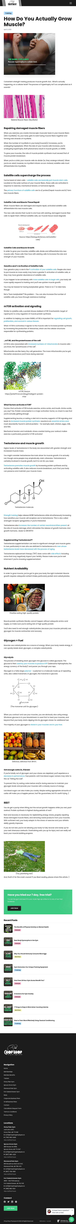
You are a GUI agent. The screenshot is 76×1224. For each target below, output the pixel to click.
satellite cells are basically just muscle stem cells (47, 180)
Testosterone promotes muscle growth (19, 465)
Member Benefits (9, 1075)
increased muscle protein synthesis (25, 421)
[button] (70, 3)
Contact (6, 1105)
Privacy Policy (8, 1115)
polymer (27, 671)
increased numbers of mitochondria (43, 344)
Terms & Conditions (10, 1112)
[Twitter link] (8, 1202)
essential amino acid (60, 421)
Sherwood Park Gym (10, 1088)
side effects (56, 554)
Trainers (6, 1078)
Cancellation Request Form (12, 1108)
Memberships (8, 1072)
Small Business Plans (10, 1102)
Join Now (14, 908)
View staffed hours (10, 1140)
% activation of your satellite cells (43, 269)
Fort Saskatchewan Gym (12, 1092)
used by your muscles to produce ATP (32, 663)
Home (6, 1068)
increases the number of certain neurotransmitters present (43, 525)
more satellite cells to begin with (46, 279)
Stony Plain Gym (9, 1082)
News (5, 1095)
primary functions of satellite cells (21, 190)
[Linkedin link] (12, 1202)
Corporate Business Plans (12, 1098)
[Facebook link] (5, 1202)
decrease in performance (14, 776)
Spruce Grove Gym (10, 1085)
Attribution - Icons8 (45, 1221)
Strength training (11, 515)
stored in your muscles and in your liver (46, 725)
